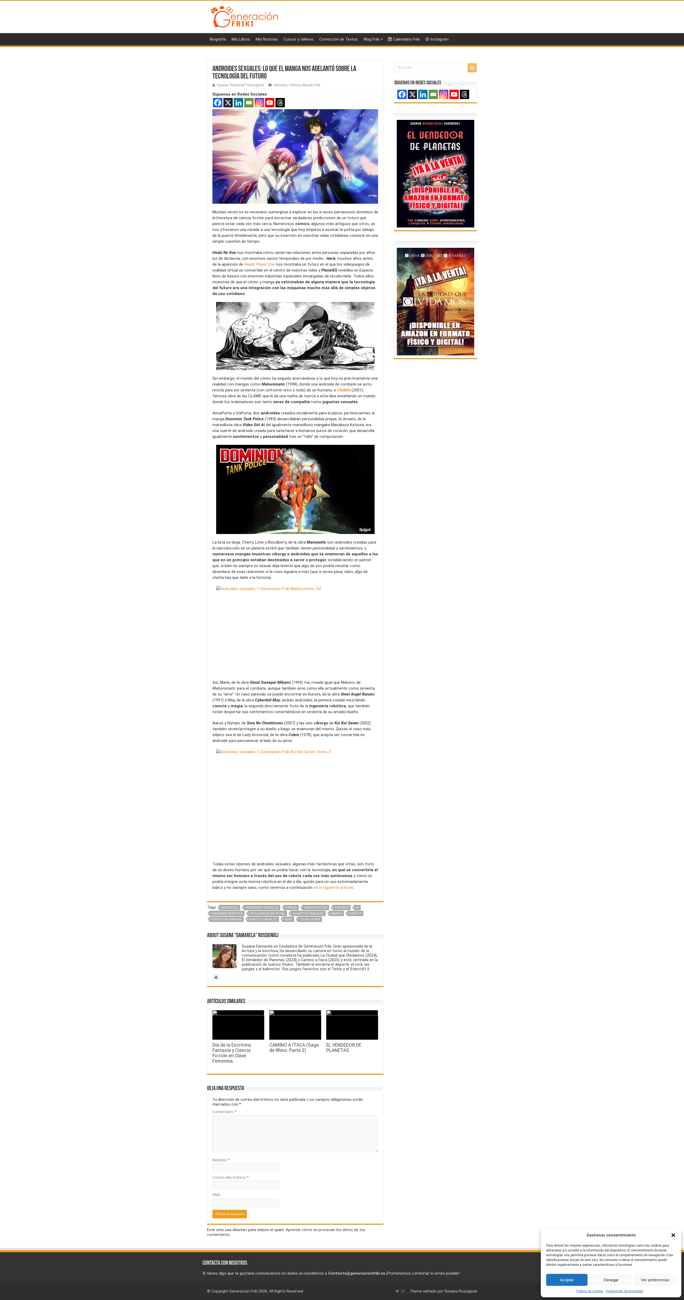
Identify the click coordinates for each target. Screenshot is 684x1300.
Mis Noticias (267, 39)
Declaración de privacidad (624, 1291)
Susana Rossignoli (461, 1291)
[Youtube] (269, 102)
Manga (336, 913)
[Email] (249, 102)
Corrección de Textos (338, 39)
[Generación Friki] (244, 16)
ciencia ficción (315, 907)
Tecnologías (310, 919)
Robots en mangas (227, 919)
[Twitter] (397, 1291)
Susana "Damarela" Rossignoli (240, 85)
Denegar (611, 1280)
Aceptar (567, 1280)
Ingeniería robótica (227, 913)
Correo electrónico (230, 1177)
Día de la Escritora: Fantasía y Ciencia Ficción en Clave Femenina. (232, 1053)
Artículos (280, 85)
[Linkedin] (238, 102)
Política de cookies (589, 1291)
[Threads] (280, 102)
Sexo (288, 919)
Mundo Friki (311, 85)
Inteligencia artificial (267, 913)
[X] (228, 102)
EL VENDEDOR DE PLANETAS (343, 1047)
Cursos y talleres (298, 39)
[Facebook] (217, 102)
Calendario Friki (406, 39)
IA (357, 907)
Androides (229, 907)
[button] (673, 1235)
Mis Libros (241, 39)
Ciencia (291, 907)
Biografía (218, 39)
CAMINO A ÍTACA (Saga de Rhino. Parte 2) (294, 1047)
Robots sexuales (263, 919)
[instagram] (403, 1291)
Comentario (224, 1111)
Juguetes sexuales (308, 913)
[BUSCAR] (472, 67)
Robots (355, 913)
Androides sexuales (262, 907)
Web (216, 1194)
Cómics (295, 85)
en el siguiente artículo (333, 887)
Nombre (221, 1160)
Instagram (439, 39)
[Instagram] (259, 102)
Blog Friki (371, 39)
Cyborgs (342, 907)
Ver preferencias (655, 1280)
